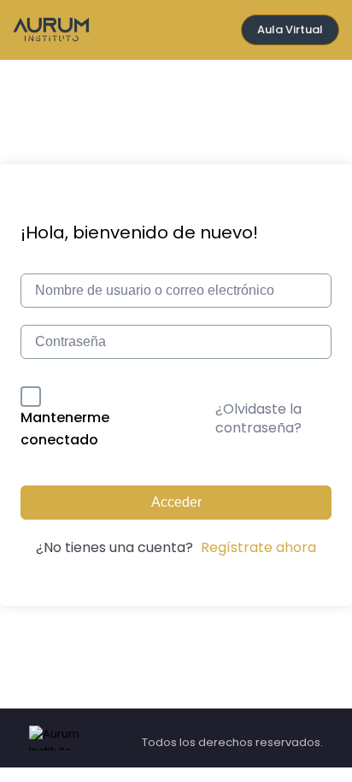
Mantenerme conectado (65, 429)
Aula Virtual (290, 29)
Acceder (176, 502)
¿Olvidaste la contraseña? (258, 418)
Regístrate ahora (258, 547)
